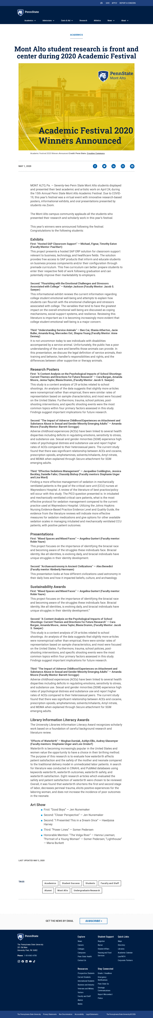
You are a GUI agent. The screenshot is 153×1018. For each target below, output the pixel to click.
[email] (123, 166)
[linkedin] (113, 166)
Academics (76, 35)
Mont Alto (62, 890)
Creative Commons (96, 153)
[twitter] (104, 166)
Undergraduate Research (87, 890)
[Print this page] (132, 166)
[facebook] (95, 166)
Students (90, 883)
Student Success (71, 883)
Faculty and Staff (110, 883)
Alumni (48, 890)
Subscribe (92, 920)
